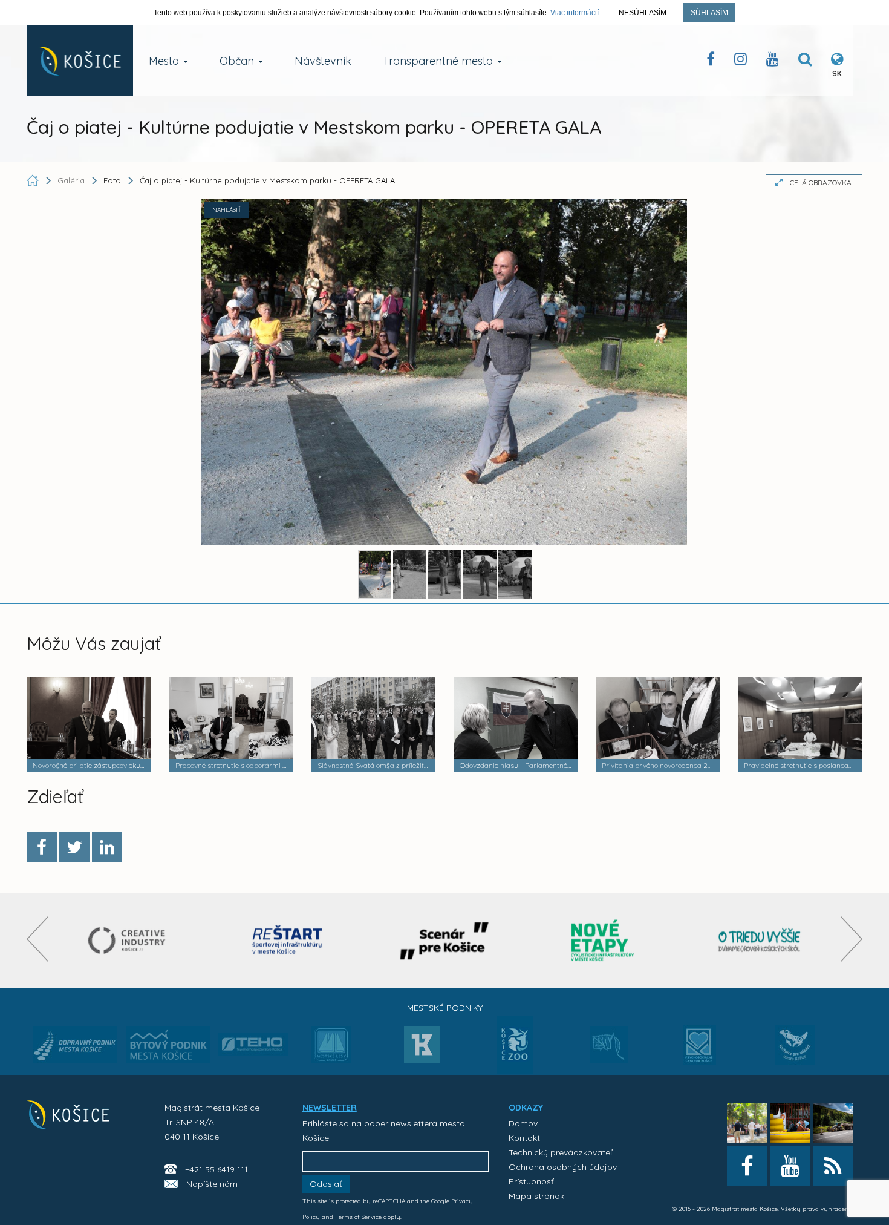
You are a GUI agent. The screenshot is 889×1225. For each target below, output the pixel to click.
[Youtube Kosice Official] (790, 1166)
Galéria (72, 180)
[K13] (422, 1048)
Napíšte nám (212, 1183)
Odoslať (326, 1183)
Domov (523, 1123)
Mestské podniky (445, 1007)
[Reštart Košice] (287, 940)
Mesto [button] (165, 61)
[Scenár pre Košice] (444, 940)
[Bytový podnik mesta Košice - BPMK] (168, 1048)
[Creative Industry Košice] (130, 940)
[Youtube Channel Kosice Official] (773, 61)
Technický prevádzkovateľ (560, 1152)
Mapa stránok (536, 1196)
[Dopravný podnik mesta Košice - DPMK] (75, 1048)
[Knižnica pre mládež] (795, 1052)
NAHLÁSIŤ (226, 210)
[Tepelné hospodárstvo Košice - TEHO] (253, 1035)
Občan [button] (238, 61)
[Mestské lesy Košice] (331, 1049)
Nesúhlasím (642, 12)
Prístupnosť (531, 1181)
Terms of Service (358, 1217)
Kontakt (524, 1137)
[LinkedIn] (107, 847)
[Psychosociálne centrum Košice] (699, 1052)
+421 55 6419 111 (216, 1169)
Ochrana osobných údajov (563, 1166)
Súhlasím (709, 12)
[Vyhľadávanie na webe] (805, 61)
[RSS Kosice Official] (833, 1166)
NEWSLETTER (329, 1107)
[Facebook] (42, 847)
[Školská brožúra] (759, 940)
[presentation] (37, 939)
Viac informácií (574, 12)
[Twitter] (74, 847)
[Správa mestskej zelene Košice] (609, 1049)
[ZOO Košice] (515, 1070)
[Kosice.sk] (80, 60)
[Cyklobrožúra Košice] (602, 940)
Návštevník (323, 61)
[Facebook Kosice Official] (711, 61)
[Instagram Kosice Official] (741, 61)
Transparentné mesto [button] (439, 61)
